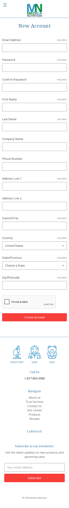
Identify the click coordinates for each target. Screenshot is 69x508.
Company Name (12, 139)
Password (34, 60)
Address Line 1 (34, 178)
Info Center (34, 410)
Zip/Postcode (34, 277)
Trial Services (34, 402)
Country (34, 238)
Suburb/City (34, 218)
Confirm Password (34, 79)
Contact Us (34, 406)
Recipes (34, 419)
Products (34, 414)
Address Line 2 (12, 198)
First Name (34, 99)
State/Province (34, 258)
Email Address (34, 40)
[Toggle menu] (5, 5)
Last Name (34, 119)
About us (35, 397)
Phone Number (12, 159)
